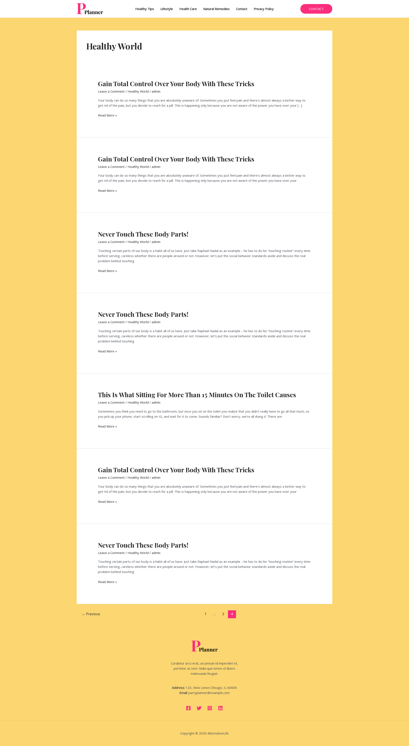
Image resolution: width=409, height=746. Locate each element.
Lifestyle (166, 9)
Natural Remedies (216, 9)
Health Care (188, 9)
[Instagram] (209, 708)
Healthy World (138, 91)
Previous (91, 614)
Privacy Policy (264, 9)
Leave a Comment (111, 91)
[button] (316, 9)
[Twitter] (199, 708)
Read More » (107, 115)
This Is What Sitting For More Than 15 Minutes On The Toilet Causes (197, 394)
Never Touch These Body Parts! (143, 234)
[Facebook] (188, 708)
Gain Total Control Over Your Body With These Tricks (176, 83)
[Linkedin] (220, 708)
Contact (241, 9)
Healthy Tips (144, 9)
